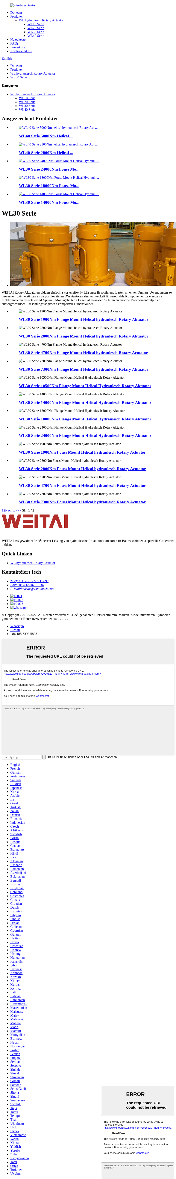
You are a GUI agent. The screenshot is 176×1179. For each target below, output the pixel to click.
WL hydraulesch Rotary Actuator (41, 20)
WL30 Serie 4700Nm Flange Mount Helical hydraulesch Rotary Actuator (83, 352)
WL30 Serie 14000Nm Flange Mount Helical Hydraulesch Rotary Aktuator (85, 402)
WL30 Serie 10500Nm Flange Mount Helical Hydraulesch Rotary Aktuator (85, 386)
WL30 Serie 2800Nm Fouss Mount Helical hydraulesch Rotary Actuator (82, 468)
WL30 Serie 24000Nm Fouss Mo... (49, 169)
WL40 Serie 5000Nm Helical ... (46, 136)
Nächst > (11, 510)
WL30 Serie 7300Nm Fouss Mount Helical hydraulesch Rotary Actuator (82, 502)
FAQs (14, 43)
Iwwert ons (18, 47)
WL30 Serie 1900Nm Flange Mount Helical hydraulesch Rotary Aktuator (83, 319)
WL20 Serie (35, 28)
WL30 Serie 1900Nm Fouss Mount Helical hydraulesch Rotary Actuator (82, 452)
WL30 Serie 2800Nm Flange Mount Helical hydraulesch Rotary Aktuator (83, 336)
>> (19, 510)
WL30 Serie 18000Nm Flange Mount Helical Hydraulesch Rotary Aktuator (85, 419)
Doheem (16, 12)
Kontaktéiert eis (21, 51)
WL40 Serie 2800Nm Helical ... (46, 152)
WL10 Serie (35, 24)
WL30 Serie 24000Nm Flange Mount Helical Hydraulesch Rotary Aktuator (85, 435)
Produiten (16, 16)
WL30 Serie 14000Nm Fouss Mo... (49, 202)
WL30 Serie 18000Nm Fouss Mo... (49, 185)
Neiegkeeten (18, 39)
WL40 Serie (35, 36)
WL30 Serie (35, 32)
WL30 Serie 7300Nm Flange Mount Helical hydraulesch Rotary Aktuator (83, 369)
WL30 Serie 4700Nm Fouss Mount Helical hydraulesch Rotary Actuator (82, 485)
